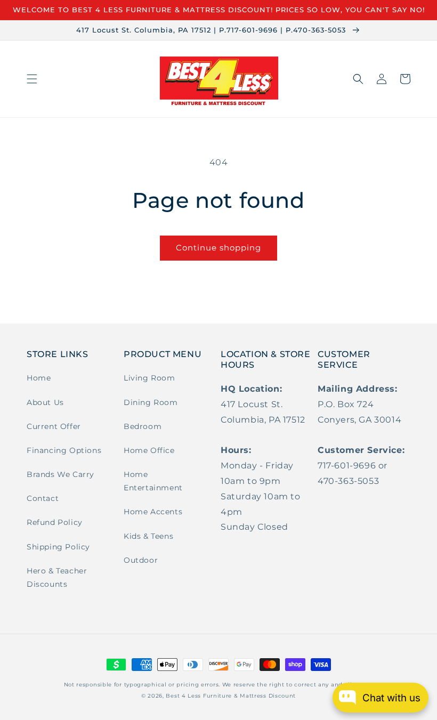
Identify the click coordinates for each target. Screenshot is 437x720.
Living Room (149, 378)
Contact (43, 498)
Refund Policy (55, 522)
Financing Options (64, 450)
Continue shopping (218, 247)
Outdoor (141, 560)
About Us (45, 402)
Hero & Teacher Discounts (57, 577)
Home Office (149, 450)
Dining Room (151, 402)
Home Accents (153, 511)
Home (39, 378)
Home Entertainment (153, 481)
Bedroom (142, 426)
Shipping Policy (58, 547)
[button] (32, 79)
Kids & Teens (148, 536)
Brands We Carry (60, 474)
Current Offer (54, 426)
